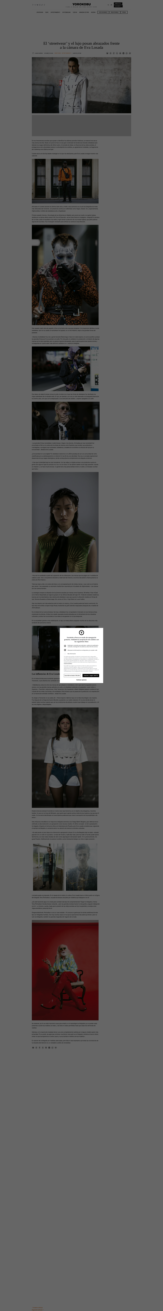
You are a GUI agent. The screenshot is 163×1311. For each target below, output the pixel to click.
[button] (81, 654)
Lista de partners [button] (68, 663)
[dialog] (81, 655)
